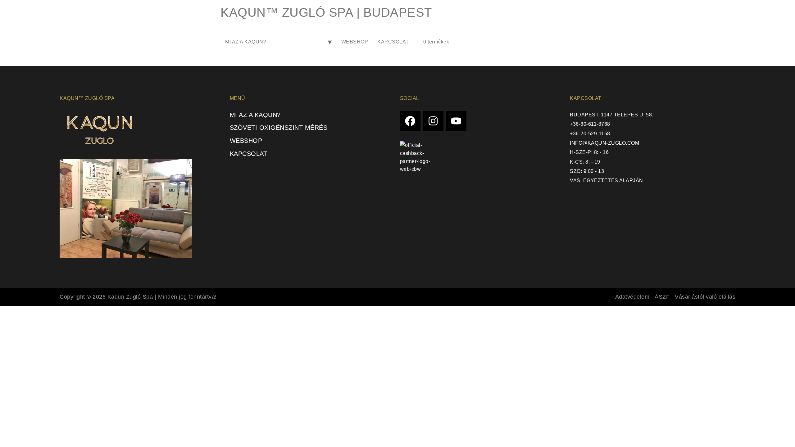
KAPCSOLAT (393, 41)
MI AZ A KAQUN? (245, 41)
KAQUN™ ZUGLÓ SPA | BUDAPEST (326, 12)
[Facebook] (410, 121)
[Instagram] (433, 121)
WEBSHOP (354, 41)
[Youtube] (456, 121)
